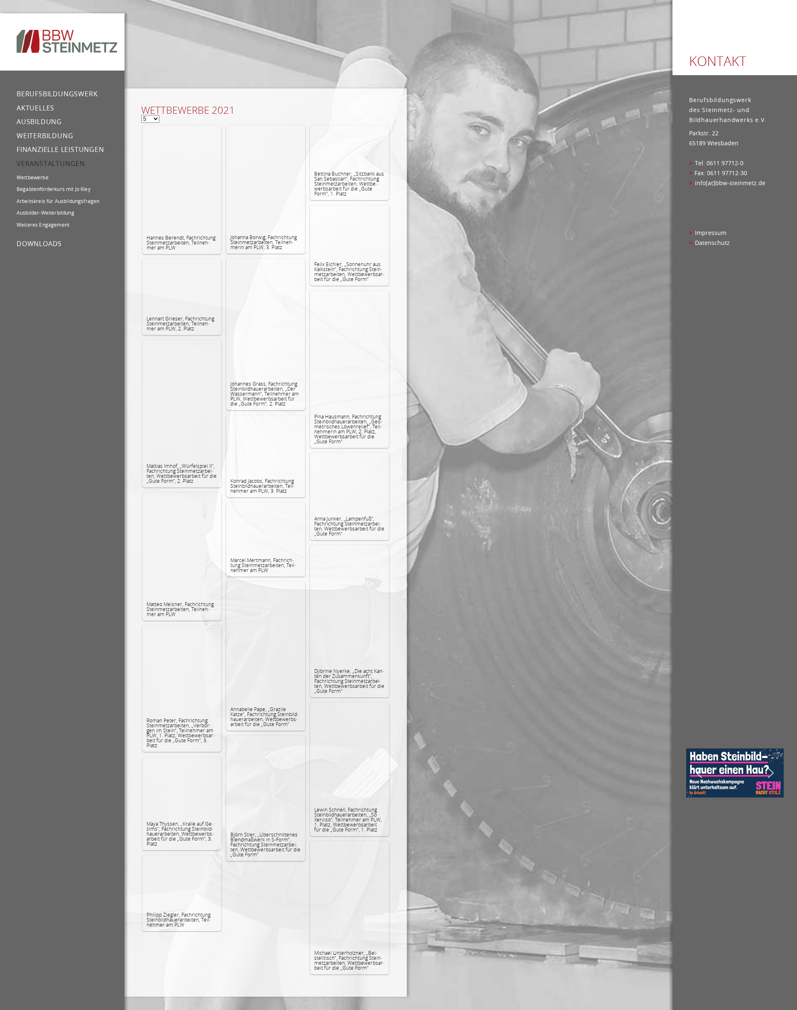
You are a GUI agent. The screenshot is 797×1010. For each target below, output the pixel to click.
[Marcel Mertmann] (265, 527)
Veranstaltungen (51, 163)
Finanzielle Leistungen (60, 149)
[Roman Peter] (181, 670)
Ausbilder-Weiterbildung (45, 212)
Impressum (710, 233)
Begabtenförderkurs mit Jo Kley (53, 189)
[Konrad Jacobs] (265, 444)
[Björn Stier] (265, 782)
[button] (699, 773)
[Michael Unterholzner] (349, 893)
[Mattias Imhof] (181, 399)
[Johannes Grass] (265, 318)
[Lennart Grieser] (181, 285)
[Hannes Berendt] (181, 178)
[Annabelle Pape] (265, 642)
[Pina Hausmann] (349, 350)
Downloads (39, 243)
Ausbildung (39, 121)
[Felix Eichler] (349, 231)
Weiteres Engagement (43, 224)
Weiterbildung (45, 135)
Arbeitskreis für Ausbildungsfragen (58, 201)
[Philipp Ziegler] (181, 881)
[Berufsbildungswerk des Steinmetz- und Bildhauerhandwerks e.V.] (67, 42)
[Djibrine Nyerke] (349, 604)
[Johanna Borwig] (265, 177)
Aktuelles (35, 107)
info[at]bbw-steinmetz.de (730, 183)
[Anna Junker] (349, 482)
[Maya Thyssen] (181, 787)
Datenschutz (712, 243)
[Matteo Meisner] (181, 544)
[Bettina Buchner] (349, 146)
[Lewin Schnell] (349, 752)
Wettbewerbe (33, 177)
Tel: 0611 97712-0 (719, 163)
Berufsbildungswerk (57, 93)
